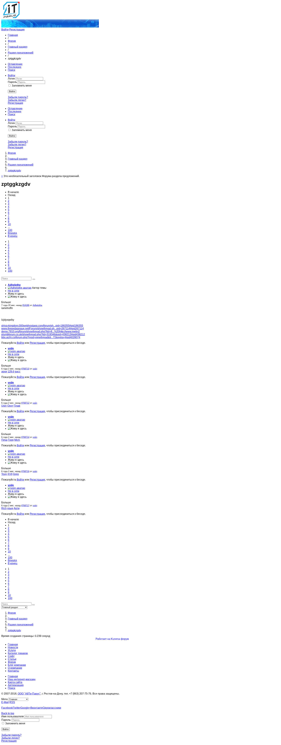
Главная (13, 35)
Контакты (13, 670)
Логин (12, 78)
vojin (11, 348)
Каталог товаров (18, 653)
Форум (12, 41)
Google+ (25, 707)
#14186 (25, 305)
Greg (16, 474)
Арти (17, 508)
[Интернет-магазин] (50, 26)
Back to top (7, 713)
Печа (4, 440)
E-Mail (5, 702)
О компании (15, 668)
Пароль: (6, 719)
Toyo (4, 474)
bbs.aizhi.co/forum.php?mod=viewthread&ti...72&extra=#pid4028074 (40, 337)
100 (10, 230)
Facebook (7, 707)
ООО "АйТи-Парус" (29, 693)
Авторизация (16, 685)
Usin (4, 405)
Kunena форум (120, 639)
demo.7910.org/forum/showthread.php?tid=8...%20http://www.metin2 (40, 331)
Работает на (103, 639)
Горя (11, 440)
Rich (4, 508)
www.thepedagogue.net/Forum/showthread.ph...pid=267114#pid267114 (42, 328)
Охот (10, 405)
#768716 (25, 471)
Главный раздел (17, 46)
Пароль (13, 82)
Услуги (12, 650)
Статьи (12, 659)
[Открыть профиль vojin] (16, 351)
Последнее (14, 67)
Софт (11, 656)
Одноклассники (52, 707)
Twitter (16, 707)
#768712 (25, 403)
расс (17, 371)
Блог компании (17, 665)
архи (4, 371)
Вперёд (12, 233)
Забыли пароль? (18, 97)
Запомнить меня (22, 85)
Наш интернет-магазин (21, 679)
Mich (17, 440)
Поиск (11, 70)
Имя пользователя (12, 716)
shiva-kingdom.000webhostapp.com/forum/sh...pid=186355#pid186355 (42, 325)
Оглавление (15, 64)
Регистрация (17, 29)
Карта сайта (15, 682)
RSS (12, 702)
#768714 (25, 437)
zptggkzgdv (14, 170)
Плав (17, 405)
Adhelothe (14, 285)
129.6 (11, 371)
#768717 (25, 505)
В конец (12, 236)
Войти (5, 29)
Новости (13, 647)
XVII (9, 474)
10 (9, 224)
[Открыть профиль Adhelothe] (19, 287)
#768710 (25, 369)
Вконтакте (36, 707)
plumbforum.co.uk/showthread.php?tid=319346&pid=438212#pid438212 (43, 334)
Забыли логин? (17, 100)
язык (10, 508)
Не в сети (13, 290)
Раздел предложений (20, 52)
